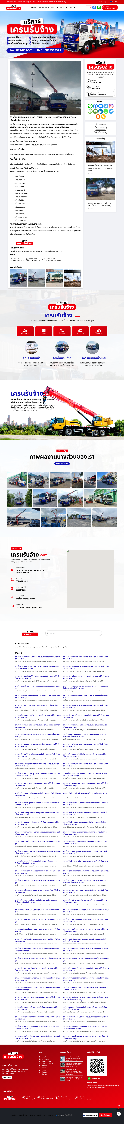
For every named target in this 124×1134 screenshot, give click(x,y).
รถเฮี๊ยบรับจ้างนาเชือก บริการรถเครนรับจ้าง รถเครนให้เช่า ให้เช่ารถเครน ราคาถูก (85, 920)
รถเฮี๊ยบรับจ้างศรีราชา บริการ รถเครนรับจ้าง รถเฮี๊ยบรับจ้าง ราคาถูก (74, 1079)
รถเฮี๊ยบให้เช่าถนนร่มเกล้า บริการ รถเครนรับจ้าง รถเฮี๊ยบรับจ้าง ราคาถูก (37, 930)
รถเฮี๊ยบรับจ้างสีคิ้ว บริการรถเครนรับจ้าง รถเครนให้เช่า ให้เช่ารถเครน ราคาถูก (37, 726)
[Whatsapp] (105, 111)
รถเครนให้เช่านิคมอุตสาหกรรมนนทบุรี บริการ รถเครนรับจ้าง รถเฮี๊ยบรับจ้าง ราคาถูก (85, 823)
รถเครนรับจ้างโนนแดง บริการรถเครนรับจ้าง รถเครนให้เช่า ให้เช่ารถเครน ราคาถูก (86, 677)
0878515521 (95, 88)
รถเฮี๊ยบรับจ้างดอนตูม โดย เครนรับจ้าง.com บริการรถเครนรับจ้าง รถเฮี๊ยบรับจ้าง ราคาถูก (36, 901)
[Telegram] (111, 111)
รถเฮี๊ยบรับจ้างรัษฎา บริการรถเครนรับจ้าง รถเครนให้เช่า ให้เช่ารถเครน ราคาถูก (38, 794)
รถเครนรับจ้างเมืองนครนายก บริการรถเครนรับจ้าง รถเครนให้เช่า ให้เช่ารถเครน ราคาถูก (85, 1027)
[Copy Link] (103, 116)
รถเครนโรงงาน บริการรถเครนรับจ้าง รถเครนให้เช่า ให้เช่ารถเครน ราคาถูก (86, 872)
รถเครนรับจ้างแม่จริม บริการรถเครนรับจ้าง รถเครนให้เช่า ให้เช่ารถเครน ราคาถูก (74, 1065)
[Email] (95, 111)
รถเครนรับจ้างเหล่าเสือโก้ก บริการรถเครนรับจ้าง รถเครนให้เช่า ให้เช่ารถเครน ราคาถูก (37, 677)
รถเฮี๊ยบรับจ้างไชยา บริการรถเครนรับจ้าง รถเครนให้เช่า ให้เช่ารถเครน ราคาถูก (37, 891)
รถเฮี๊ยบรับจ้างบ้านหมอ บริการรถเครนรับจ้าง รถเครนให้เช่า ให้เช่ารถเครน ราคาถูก (37, 949)
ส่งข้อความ (82, 1097)
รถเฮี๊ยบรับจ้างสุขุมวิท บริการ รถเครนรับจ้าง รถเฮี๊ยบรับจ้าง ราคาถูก (38, 959)
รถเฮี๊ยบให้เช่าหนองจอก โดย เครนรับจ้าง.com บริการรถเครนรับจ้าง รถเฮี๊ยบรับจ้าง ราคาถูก (84, 735)
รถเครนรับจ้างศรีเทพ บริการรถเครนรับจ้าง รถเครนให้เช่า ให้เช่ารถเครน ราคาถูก (37, 872)
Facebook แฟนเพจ (96, 93)
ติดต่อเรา (100, 2)
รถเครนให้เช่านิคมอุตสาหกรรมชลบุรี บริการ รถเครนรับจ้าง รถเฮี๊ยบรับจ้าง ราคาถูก (37, 813)
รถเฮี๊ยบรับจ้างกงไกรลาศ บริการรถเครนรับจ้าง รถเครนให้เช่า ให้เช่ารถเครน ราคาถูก (85, 1037)
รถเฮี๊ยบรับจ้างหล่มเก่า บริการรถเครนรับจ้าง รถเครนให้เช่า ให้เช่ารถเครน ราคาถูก (38, 716)
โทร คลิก (16, 259)
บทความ (53, 7)
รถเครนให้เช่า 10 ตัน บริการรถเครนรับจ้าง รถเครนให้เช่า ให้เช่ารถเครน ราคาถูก (85, 813)
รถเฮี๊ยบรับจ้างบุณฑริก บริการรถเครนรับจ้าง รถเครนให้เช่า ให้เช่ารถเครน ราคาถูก (86, 969)
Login (71, 7)
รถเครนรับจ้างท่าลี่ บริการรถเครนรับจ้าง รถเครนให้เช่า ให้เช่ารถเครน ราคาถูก (37, 784)
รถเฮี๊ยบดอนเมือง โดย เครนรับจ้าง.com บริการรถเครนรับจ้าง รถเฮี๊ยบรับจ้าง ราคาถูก (85, 1008)
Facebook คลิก (50, 259)
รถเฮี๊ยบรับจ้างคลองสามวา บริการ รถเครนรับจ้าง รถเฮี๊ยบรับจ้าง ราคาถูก (85, 696)
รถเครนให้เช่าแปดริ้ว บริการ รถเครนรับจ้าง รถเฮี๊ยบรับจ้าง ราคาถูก (37, 842)
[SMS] (90, 111)
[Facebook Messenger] (100, 106)
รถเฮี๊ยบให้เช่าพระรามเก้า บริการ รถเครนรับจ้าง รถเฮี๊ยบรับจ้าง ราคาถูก (37, 911)
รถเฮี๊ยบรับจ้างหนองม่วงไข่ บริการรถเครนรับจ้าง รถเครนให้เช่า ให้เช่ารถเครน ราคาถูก (85, 755)
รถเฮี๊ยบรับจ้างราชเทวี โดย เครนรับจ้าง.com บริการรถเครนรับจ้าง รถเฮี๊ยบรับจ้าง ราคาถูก (36, 862)
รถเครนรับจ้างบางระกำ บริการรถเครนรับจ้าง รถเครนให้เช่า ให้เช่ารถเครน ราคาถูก (86, 891)
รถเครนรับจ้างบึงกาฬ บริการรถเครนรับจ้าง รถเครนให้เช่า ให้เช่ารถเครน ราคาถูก (85, 706)
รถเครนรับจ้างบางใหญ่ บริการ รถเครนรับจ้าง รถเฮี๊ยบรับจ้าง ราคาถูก (36, 706)
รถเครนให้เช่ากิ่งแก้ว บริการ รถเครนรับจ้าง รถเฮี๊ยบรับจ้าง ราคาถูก (85, 794)
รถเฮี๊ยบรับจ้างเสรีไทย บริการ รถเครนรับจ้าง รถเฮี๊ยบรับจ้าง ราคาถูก (38, 881)
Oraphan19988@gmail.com (29, 607)
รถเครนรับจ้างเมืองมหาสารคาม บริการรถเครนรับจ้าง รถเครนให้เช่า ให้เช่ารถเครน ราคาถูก (74, 1071)
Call (107, 6)
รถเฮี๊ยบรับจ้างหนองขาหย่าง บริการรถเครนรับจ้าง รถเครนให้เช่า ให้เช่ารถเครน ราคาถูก (85, 988)
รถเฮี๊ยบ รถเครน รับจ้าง (53, 261)
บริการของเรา (42, 7)
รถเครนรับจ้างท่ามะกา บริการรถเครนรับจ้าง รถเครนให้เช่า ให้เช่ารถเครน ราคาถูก (85, 1018)
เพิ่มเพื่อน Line (95, 87)
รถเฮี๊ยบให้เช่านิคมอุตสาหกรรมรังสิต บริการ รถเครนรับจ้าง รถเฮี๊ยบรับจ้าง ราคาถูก (37, 765)
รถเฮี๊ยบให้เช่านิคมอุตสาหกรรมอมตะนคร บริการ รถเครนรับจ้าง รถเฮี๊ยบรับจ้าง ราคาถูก (85, 940)
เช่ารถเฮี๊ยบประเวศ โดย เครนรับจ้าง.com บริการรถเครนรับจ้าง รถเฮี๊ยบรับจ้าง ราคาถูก (85, 774)
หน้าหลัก (33, 7)
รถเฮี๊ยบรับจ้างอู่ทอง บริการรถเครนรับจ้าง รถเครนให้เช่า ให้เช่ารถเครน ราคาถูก (37, 1008)
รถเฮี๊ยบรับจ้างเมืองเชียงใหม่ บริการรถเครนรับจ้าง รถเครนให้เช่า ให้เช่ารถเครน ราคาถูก (38, 1037)
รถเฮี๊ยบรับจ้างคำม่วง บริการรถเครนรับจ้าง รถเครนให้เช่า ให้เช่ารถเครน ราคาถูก (85, 949)
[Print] (98, 116)
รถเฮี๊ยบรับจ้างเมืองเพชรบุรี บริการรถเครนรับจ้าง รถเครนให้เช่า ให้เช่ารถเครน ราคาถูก (37, 774)
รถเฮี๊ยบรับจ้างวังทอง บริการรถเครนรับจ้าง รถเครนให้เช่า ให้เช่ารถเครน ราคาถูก (85, 745)
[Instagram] (111, 106)
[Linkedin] (100, 111)
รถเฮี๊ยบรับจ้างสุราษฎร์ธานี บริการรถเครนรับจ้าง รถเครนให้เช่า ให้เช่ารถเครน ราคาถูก (37, 804)
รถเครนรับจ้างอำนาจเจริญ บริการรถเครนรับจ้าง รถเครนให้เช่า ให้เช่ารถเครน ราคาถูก (37, 969)
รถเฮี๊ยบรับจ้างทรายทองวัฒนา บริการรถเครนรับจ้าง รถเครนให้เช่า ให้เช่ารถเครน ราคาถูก (37, 667)
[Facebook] (95, 106)
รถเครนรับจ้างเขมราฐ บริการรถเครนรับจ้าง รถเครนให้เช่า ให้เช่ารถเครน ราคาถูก (37, 823)
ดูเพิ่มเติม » (91, 173)
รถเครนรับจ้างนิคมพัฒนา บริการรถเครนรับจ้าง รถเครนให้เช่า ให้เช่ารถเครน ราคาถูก (85, 784)
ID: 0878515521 (34, 261)
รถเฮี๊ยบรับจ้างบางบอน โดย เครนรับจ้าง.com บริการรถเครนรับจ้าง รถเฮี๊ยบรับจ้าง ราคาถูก (84, 881)
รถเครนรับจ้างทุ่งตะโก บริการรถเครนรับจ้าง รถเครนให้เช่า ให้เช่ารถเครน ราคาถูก (85, 804)
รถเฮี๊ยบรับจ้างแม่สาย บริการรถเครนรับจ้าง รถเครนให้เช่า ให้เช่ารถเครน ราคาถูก (85, 658)
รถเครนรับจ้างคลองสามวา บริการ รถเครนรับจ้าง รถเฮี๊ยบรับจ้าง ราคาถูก (37, 735)
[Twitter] (105, 106)
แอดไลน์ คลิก (33, 259)
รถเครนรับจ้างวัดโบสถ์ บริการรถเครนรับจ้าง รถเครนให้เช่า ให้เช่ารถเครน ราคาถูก (86, 979)
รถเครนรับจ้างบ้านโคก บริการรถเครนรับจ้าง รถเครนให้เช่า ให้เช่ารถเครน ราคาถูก (38, 696)
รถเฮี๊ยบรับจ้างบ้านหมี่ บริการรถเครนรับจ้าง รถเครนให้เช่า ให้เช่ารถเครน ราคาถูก (85, 765)
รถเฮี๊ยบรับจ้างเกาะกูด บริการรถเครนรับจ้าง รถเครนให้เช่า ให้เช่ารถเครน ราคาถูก (37, 658)
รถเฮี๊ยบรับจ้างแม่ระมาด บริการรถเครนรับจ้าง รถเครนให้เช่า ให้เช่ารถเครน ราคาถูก (85, 833)
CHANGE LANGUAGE (91, 1115)
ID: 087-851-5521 (47, 1099)
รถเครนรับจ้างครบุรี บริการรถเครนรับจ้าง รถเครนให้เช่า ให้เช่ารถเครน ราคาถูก (86, 716)
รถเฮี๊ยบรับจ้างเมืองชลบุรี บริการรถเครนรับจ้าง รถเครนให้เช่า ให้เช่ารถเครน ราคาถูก (85, 930)
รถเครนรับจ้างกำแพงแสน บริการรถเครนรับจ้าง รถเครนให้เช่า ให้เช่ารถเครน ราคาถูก (38, 833)
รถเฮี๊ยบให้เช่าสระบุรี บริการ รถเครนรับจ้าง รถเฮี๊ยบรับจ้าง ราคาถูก (37, 687)
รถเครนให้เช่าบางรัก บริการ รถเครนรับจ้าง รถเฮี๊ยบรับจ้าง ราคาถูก (85, 862)
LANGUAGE (115, 2)
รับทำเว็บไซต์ (68, 1115)
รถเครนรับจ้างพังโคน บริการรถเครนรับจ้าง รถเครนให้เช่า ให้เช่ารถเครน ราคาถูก (37, 755)
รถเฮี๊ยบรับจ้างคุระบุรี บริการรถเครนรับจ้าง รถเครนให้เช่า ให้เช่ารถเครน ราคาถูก (85, 852)
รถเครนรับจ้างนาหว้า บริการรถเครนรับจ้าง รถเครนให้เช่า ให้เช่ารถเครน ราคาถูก (74, 1058)
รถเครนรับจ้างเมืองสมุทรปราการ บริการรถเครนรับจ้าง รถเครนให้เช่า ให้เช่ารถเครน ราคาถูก (85, 998)
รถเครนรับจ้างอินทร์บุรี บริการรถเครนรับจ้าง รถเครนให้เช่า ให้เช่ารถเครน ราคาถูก (86, 667)
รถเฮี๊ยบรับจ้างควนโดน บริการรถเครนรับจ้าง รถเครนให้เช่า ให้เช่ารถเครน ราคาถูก (86, 911)
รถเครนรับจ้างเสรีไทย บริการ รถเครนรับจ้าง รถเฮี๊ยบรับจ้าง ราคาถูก (38, 920)
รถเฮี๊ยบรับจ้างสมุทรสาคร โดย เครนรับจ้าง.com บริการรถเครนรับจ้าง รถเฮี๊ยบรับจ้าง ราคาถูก (85, 687)
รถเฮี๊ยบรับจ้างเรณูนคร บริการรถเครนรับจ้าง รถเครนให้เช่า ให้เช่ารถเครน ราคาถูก (85, 726)
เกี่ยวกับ (62, 7)
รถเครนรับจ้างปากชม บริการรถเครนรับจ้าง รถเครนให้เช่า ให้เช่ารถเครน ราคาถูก (37, 998)
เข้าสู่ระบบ (106, 2)
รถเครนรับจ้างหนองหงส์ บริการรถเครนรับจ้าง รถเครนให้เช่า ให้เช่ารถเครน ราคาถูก (37, 988)
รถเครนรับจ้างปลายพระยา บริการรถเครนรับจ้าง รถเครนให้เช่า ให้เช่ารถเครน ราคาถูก (85, 842)
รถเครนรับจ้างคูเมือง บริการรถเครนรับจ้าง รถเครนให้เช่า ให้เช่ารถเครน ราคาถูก (37, 979)
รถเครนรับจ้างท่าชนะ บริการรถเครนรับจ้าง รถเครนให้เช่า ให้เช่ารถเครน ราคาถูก (100, 168)
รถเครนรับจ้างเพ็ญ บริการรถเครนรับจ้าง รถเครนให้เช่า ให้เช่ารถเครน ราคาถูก (37, 940)
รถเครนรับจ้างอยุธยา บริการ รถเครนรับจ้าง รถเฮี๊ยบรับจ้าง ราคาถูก (86, 959)
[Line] (90, 106)
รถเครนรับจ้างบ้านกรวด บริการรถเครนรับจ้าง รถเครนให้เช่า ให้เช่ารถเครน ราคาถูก (85, 901)
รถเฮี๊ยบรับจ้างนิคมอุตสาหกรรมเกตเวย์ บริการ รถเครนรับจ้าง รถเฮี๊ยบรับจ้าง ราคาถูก (38, 852)
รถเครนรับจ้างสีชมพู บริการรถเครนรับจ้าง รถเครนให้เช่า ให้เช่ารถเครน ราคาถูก (37, 745)
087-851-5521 (111, 8)
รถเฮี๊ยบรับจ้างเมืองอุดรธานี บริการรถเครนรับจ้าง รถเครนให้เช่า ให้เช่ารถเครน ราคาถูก (37, 1027)
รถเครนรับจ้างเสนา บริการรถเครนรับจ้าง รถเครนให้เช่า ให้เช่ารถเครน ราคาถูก (37, 1018)
